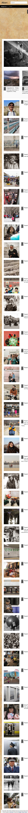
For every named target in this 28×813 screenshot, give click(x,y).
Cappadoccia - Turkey (13, 88)
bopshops (11, 812)
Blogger (20, 812)
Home (10, 6)
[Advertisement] (14, 23)
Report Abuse (24, 812)
